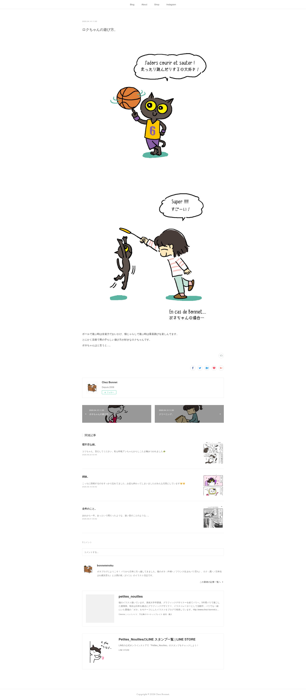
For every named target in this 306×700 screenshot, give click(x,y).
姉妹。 (86, 476)
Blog (132, 4)
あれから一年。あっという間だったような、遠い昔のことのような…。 (116, 515)
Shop (156, 4)
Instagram (171, 4)
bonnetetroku (105, 565)
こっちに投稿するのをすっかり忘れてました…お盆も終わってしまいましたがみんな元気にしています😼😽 (133, 483)
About (144, 4)
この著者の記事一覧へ (210, 581)
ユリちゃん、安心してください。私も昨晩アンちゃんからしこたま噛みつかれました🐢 (124, 451)
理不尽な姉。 (89, 444)
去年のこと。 (89, 508)
